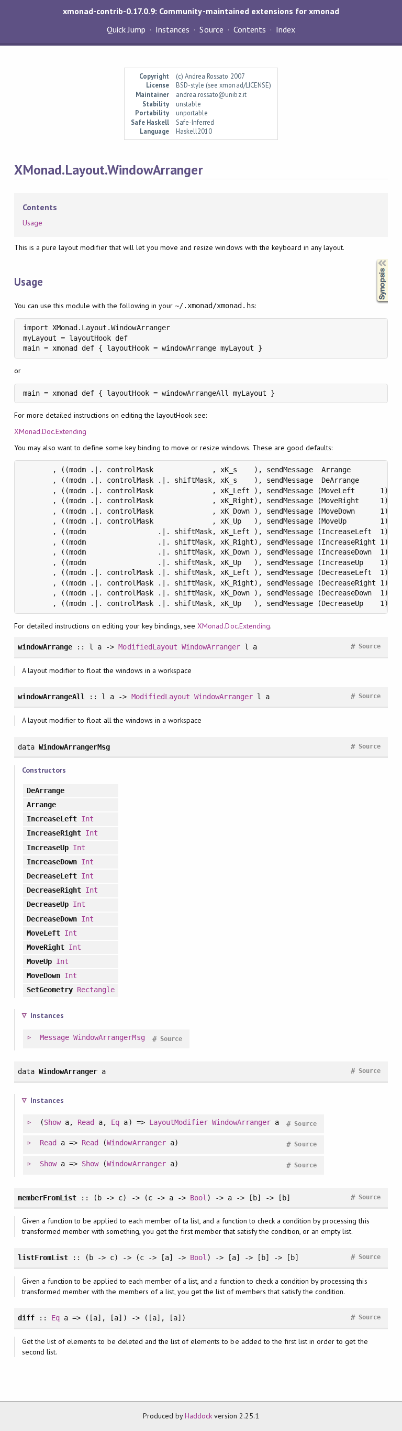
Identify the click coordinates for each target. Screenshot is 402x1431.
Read (85, 1122)
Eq (115, 1122)
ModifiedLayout (147, 647)
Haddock (198, 1416)
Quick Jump (126, 29)
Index (285, 29)
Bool (198, 1198)
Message (54, 1037)
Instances (172, 29)
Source (211, 29)
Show (52, 1122)
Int (87, 819)
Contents (249, 29)
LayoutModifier (178, 1122)
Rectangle (96, 989)
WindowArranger (211, 647)
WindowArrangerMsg (108, 1037)
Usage (32, 222)
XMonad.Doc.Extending (50, 431)
